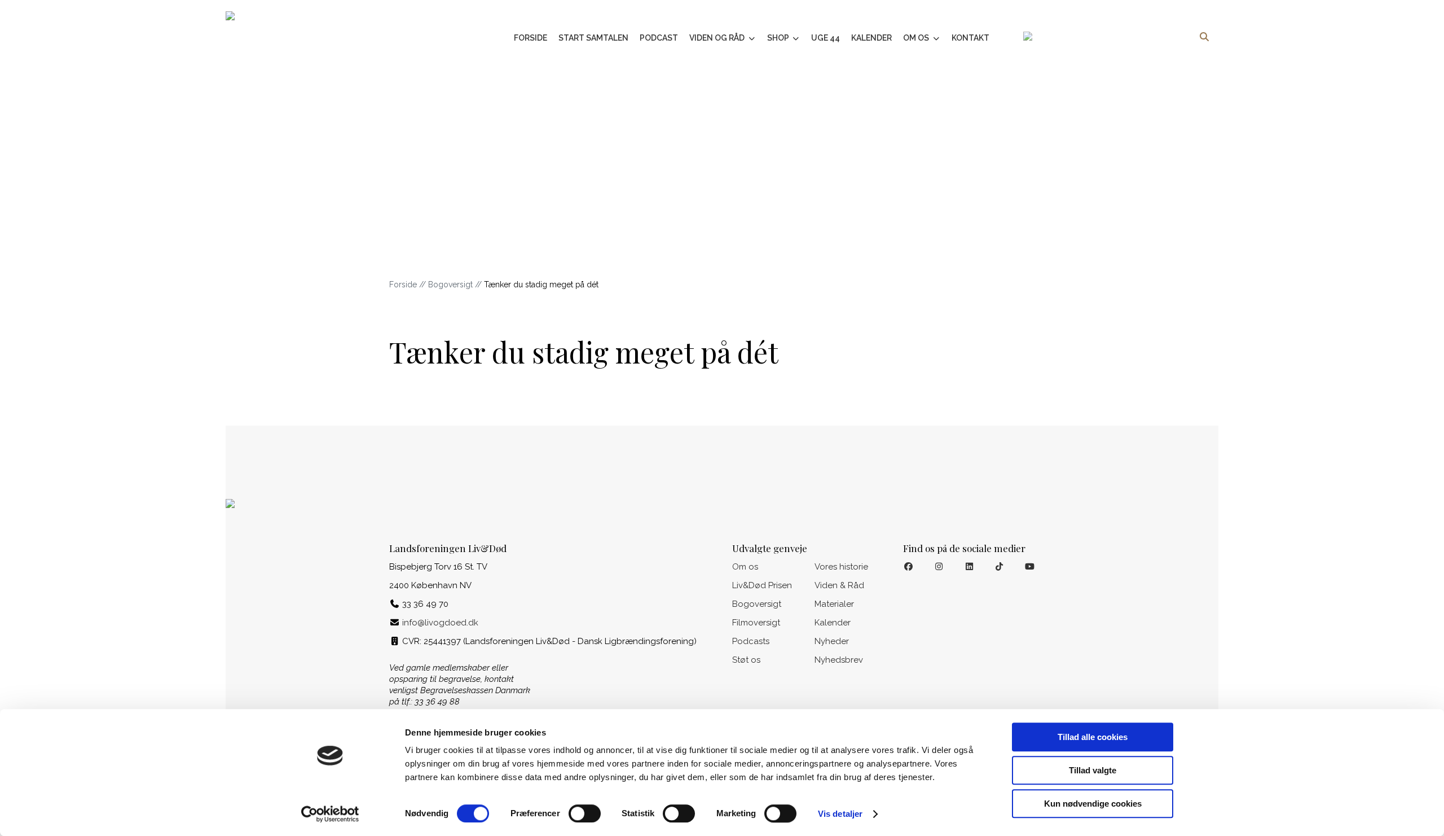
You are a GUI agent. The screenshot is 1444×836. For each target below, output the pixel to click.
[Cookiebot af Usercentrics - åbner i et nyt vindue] (330, 814)
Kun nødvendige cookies (1093, 803)
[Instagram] (939, 567)
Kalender (871, 37)
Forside (530, 37)
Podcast (659, 37)
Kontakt (970, 37)
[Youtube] (1029, 567)
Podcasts (750, 641)
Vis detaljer (840, 814)
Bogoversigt (450, 284)
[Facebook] (908, 567)
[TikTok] (999, 567)
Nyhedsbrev (839, 660)
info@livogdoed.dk (440, 623)
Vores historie (841, 567)
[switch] (585, 813)
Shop (779, 37)
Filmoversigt (756, 623)
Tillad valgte (1092, 770)
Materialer (834, 604)
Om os (917, 37)
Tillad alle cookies (1093, 737)
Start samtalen (593, 37)
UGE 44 (825, 37)
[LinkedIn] (969, 567)
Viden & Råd (839, 585)
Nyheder (832, 641)
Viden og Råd (717, 37)
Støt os (746, 660)
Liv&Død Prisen (762, 585)
